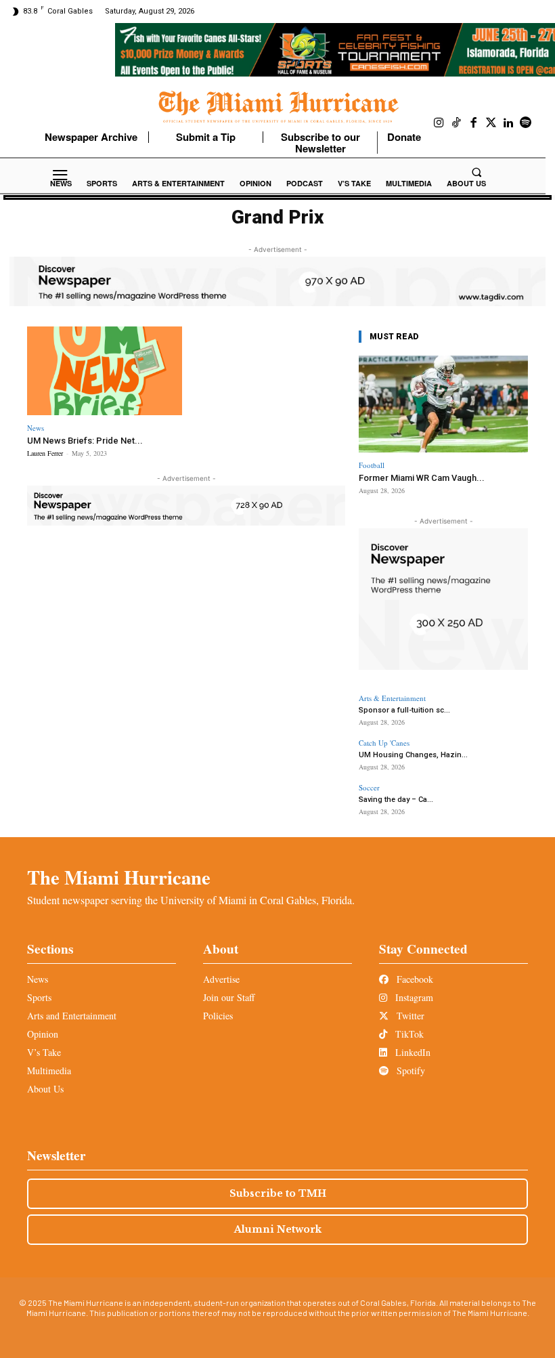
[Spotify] (526, 123)
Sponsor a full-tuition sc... (404, 710)
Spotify (409, 1070)
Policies (218, 1015)
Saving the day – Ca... (396, 799)
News (35, 427)
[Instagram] (439, 123)
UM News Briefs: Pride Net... (85, 441)
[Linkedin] (508, 123)
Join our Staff (228, 997)
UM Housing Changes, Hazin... (413, 754)
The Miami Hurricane (118, 877)
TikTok (408, 1033)
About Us (45, 1088)
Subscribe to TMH (277, 1193)
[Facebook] (474, 123)
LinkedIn (411, 1052)
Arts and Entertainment (71, 1015)
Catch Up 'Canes (384, 742)
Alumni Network (277, 1229)
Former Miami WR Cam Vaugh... (422, 478)
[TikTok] (457, 123)
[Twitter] (491, 123)
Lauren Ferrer (45, 453)
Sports (39, 997)
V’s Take (44, 1052)
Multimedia (49, 1070)
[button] (476, 172)
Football (371, 465)
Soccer (369, 787)
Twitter (409, 1015)
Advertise (221, 979)
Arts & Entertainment (392, 698)
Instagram (413, 997)
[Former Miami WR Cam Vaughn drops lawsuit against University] (443, 404)
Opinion (42, 1033)
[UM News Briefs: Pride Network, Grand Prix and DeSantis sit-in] (104, 370)
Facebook (413, 979)
